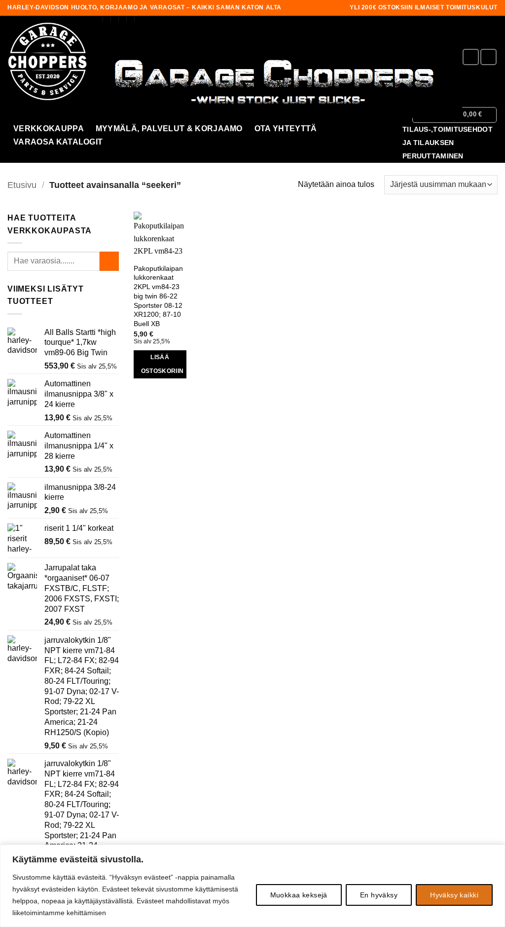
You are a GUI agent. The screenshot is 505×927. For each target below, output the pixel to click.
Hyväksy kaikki (454, 895)
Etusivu (21, 185)
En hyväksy (378, 895)
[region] (252, 886)
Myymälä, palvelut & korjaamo (169, 128)
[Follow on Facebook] (471, 57)
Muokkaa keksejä (298, 895)
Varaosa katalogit (58, 142)
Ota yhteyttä (285, 128)
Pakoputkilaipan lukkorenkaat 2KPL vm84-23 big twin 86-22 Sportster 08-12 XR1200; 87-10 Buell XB (158, 296)
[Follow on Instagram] (488, 57)
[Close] (495, 853)
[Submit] (109, 261)
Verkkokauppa (48, 128)
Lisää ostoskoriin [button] (162, 364)
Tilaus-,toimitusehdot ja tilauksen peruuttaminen (447, 143)
